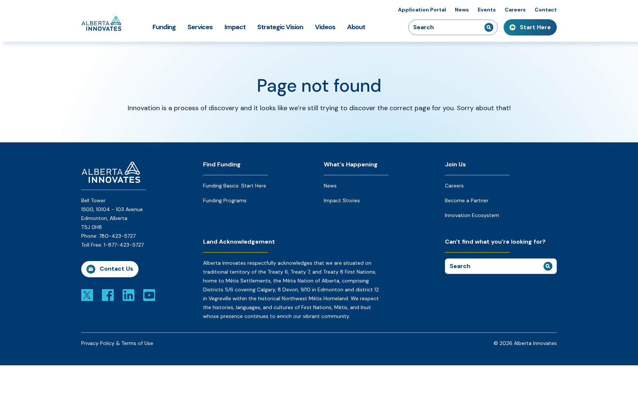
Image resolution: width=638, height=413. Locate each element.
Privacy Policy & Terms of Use (117, 343)
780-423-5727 (117, 236)
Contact (546, 9)
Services (200, 27)
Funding (164, 27)
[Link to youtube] (149, 294)
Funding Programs (225, 200)
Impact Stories (342, 200)
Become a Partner (466, 200)
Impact (235, 27)
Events (487, 9)
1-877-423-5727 (124, 244)
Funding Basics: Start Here (234, 185)
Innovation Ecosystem (472, 215)
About (356, 27)
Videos (325, 27)
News (462, 9)
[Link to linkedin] (128, 294)
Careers (515, 9)
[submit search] (488, 27)
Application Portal (422, 9)
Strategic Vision (280, 27)
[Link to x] (87, 294)
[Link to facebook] (108, 294)
